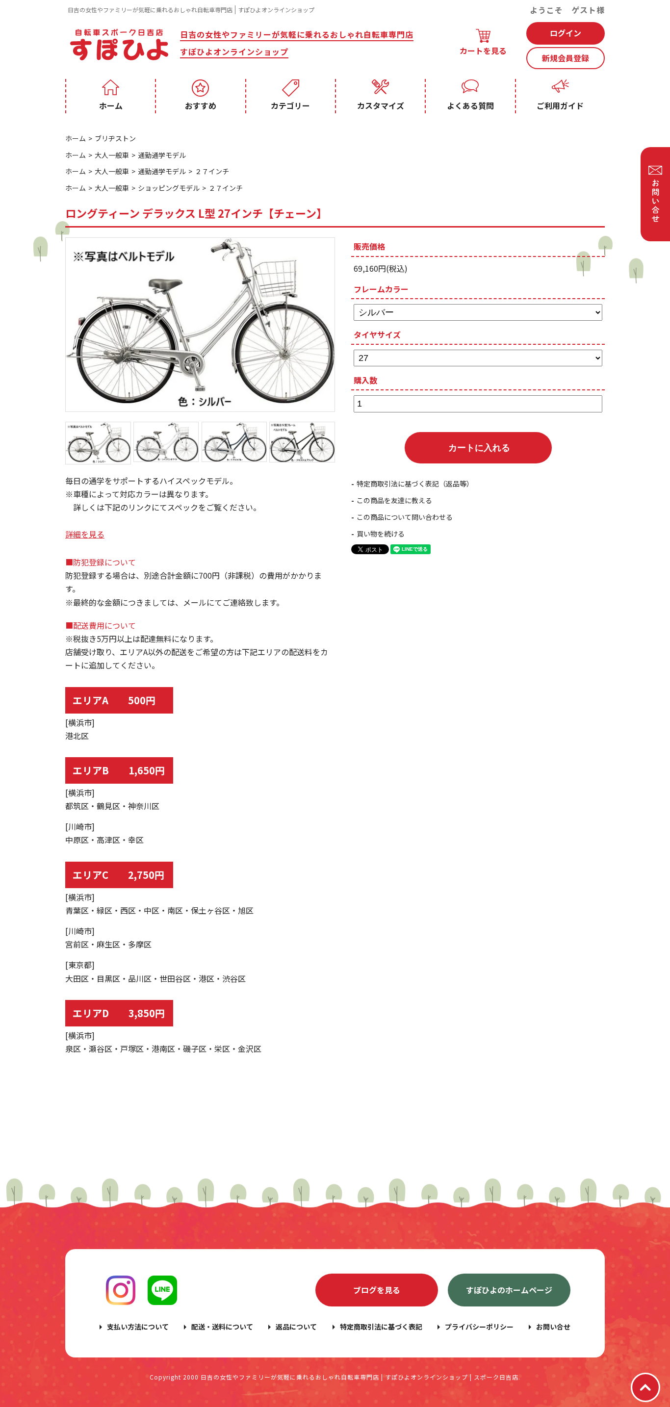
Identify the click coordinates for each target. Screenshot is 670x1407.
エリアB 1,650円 (119, 770)
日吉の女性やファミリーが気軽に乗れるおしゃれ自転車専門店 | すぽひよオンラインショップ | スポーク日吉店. (360, 1377)
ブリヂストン (115, 138)
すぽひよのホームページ (509, 1290)
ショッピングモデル (169, 188)
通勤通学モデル (162, 155)
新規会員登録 (565, 58)
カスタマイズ (380, 105)
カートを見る (483, 50)
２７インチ (212, 171)
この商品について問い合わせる (405, 517)
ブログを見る (376, 1290)
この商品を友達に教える (394, 500)
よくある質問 (470, 105)
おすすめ (200, 105)
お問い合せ (553, 1326)
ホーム (111, 105)
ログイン (565, 33)
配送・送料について (222, 1326)
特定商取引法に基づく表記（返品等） (415, 483)
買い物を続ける (381, 533)
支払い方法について (138, 1326)
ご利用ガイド (560, 105)
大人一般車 (112, 155)
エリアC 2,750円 (118, 875)
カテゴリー (290, 105)
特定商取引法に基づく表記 (381, 1326)
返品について (296, 1326)
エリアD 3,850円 (119, 1013)
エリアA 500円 (114, 700)
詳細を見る (84, 534)
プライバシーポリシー (479, 1326)
